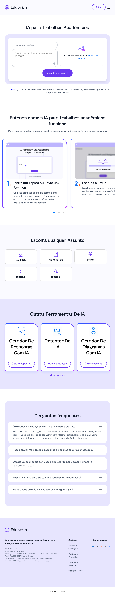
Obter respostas (21, 363)
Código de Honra (75, 571)
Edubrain (12, 89)
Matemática (56, 259)
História (55, 276)
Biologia (20, 276)
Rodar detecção (57, 363)
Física (90, 259)
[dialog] (57, 591)
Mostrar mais (58, 375)
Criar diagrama (93, 363)
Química (21, 259)
